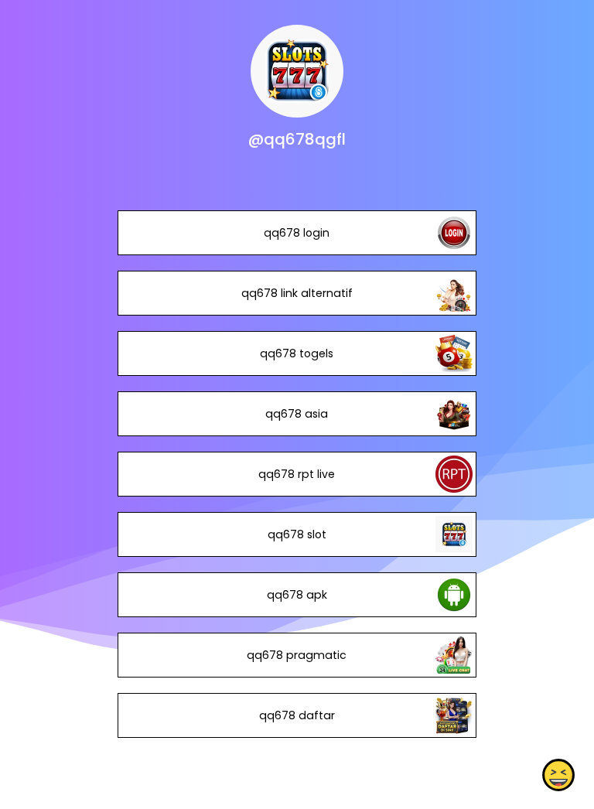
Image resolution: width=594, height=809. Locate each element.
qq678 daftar (297, 715)
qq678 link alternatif (297, 293)
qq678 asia (296, 414)
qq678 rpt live (296, 474)
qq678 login (296, 233)
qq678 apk (297, 594)
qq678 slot (297, 534)
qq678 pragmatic (296, 655)
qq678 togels (296, 353)
